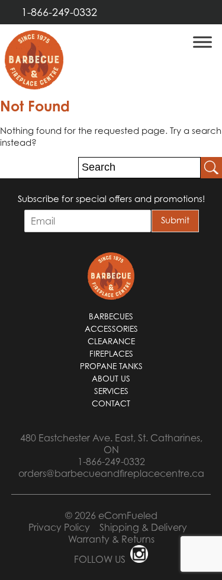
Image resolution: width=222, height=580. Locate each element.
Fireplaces (111, 353)
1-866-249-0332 (59, 12)
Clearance (111, 341)
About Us (111, 378)
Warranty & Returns (111, 539)
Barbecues (111, 316)
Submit (175, 219)
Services (111, 391)
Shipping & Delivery (143, 527)
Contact (111, 403)
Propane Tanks (111, 366)
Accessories (111, 329)
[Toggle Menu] (202, 41)
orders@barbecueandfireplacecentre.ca (111, 473)
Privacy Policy (59, 527)
